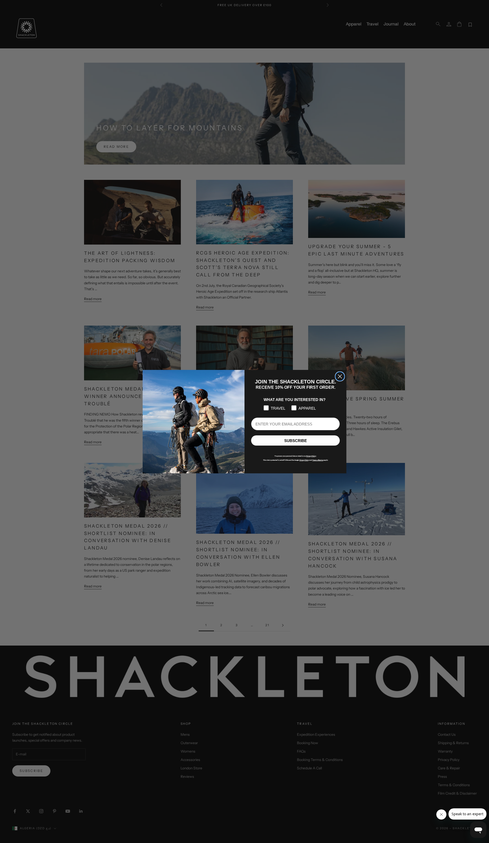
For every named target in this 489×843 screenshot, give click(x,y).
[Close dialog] (339, 376)
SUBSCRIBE (295, 440)
